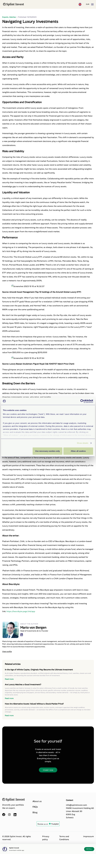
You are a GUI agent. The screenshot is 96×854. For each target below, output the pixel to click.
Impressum (88, 836)
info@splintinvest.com (76, 805)
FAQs (35, 806)
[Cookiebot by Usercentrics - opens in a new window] (82, 401)
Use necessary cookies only (47, 451)
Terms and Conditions (64, 838)
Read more (9, 679)
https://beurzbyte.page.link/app (20, 611)
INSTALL (89, 849)
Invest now (48, 770)
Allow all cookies (78, 451)
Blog (34, 812)
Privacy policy (45, 838)
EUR (87, 4)
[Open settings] (80, 4)
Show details (82, 443)
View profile (7, 651)
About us (37, 801)
